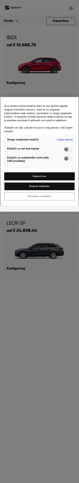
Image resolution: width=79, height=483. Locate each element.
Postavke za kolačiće (39, 196)
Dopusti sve (39, 176)
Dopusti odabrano (39, 186)
